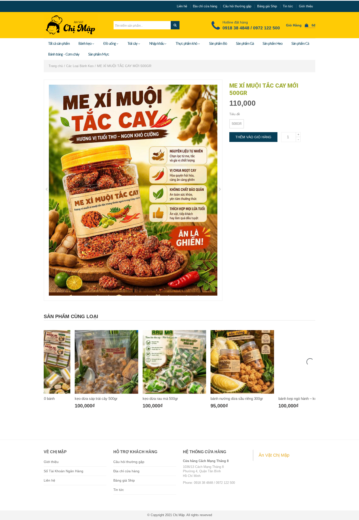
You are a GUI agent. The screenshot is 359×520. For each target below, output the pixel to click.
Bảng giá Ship (267, 6)
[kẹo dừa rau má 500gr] (145, 362)
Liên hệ (182, 6)
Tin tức (288, 6)
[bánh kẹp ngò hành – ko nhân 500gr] (281, 362)
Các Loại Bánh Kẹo (80, 66)
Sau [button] (219, 189)
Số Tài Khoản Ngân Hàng (63, 471)
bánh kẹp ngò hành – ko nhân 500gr (278, 398)
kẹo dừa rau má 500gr (131, 398)
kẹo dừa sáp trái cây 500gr (67, 398)
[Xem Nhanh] (83, 414)
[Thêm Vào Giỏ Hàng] (72, 414)
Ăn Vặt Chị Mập (274, 455)
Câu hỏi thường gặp (237, 6)
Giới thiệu (306, 6)
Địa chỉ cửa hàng (205, 6)
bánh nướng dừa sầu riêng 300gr (208, 398)
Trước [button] (46, 189)
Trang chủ (56, 66)
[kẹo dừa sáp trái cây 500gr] (77, 362)
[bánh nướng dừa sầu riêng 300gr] (213, 362)
